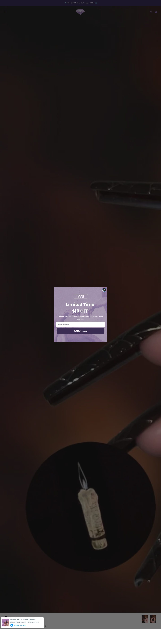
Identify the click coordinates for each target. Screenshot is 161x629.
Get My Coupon (80, 331)
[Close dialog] (104, 290)
